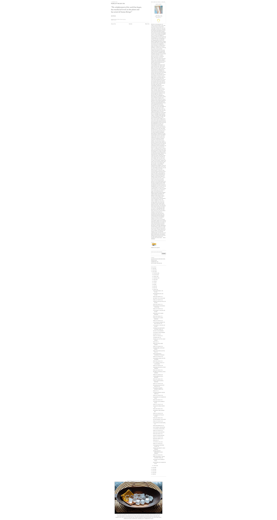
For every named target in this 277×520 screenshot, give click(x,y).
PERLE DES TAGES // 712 (157, 304)
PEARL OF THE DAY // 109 (158, 356)
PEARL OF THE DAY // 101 (158, 430)
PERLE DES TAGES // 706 (157, 408)
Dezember (155, 273)
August (154, 279)
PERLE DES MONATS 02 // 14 (158, 425)
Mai (154, 284)
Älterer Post (147, 23)
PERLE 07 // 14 (155, 390)
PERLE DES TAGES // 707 (157, 399)
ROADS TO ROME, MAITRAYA (158, 435)
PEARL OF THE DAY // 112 (158, 320)
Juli (154, 281)
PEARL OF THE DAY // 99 (118, 3)
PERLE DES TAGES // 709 (157, 370)
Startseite (130, 23)
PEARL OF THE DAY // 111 (158, 335)
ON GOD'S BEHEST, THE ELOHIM (159, 419)
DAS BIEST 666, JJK (157, 334)
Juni (154, 282)
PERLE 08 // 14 (155, 341)
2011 (153, 470)
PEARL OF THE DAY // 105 (158, 395)
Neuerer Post (113, 23)
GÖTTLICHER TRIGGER (155, 263)
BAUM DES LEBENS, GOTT (158, 438)
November (155, 274)
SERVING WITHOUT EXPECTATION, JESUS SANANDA (158, 452)
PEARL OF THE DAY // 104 (158, 404)
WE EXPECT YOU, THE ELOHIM (159, 298)
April (154, 286)
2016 (153, 268)
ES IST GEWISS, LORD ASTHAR (159, 427)
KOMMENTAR (153, 261)
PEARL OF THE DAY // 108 (158, 365)
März (154, 287)
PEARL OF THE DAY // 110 (158, 346)
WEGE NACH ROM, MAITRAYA (158, 432)
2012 (153, 469)
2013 (153, 467)
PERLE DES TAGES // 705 (157, 417)
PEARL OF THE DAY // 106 (158, 383)
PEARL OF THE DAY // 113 (158, 308)
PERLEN (152, 260)
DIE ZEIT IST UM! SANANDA (158, 330)
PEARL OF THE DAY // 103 (158, 413)
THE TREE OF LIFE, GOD (158, 441)
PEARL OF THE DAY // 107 (158, 374)
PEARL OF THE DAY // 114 (158, 299)
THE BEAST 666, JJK (157, 337)
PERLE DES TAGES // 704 (157, 433)
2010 (153, 472)
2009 (153, 474)
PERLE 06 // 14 (155, 440)
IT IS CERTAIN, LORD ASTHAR (158, 428)
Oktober (154, 276)
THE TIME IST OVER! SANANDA (159, 332)
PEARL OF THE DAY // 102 (158, 421)
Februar (154, 289)
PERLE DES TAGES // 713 (157, 296)
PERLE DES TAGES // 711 (157, 316)
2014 (153, 271)
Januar (154, 465)
